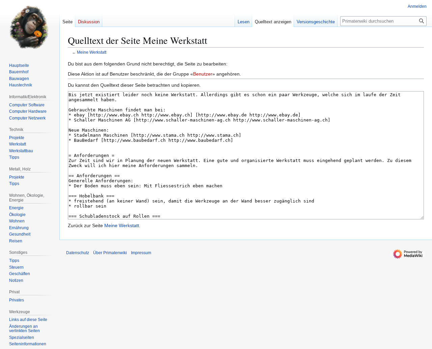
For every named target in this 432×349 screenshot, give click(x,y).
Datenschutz (77, 252)
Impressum (141, 252)
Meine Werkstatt (91, 52)
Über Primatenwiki (110, 252)
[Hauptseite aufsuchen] (30, 27)
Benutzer (202, 74)
